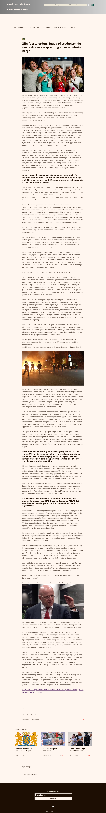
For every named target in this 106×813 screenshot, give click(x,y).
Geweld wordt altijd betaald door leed (77, 750)
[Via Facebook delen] (23, 714)
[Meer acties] (83, 39)
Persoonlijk (46, 27)
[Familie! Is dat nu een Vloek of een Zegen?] (26, 739)
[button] (90, 27)
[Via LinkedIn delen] (31, 714)
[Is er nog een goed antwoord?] (53, 739)
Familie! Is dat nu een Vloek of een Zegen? (24, 750)
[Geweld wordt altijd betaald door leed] (80, 739)
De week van (34, 27)
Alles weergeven (87, 729)
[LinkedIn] (89, 5)
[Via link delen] (35, 714)
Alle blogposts (20, 27)
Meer (71, 27)
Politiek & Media (60, 27)
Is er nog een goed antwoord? (50, 750)
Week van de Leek (18, 4)
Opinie (24, 709)
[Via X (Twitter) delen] (27, 714)
